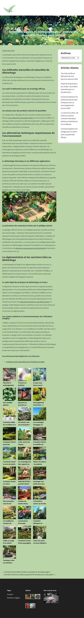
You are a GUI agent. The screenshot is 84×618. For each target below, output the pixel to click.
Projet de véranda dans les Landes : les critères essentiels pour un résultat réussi (69, 88)
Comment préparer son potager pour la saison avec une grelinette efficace (69, 133)
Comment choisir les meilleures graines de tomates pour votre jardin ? (30, 574)
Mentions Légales (13, 598)
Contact (10, 594)
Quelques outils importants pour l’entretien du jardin (25, 362)
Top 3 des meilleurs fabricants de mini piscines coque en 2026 (69, 76)
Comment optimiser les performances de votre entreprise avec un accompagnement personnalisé (69, 102)
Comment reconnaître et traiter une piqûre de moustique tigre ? (26, 572)
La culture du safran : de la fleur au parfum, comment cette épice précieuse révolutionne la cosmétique (69, 118)
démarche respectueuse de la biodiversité (30, 248)
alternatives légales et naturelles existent (35, 302)
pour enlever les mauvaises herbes (20, 118)
